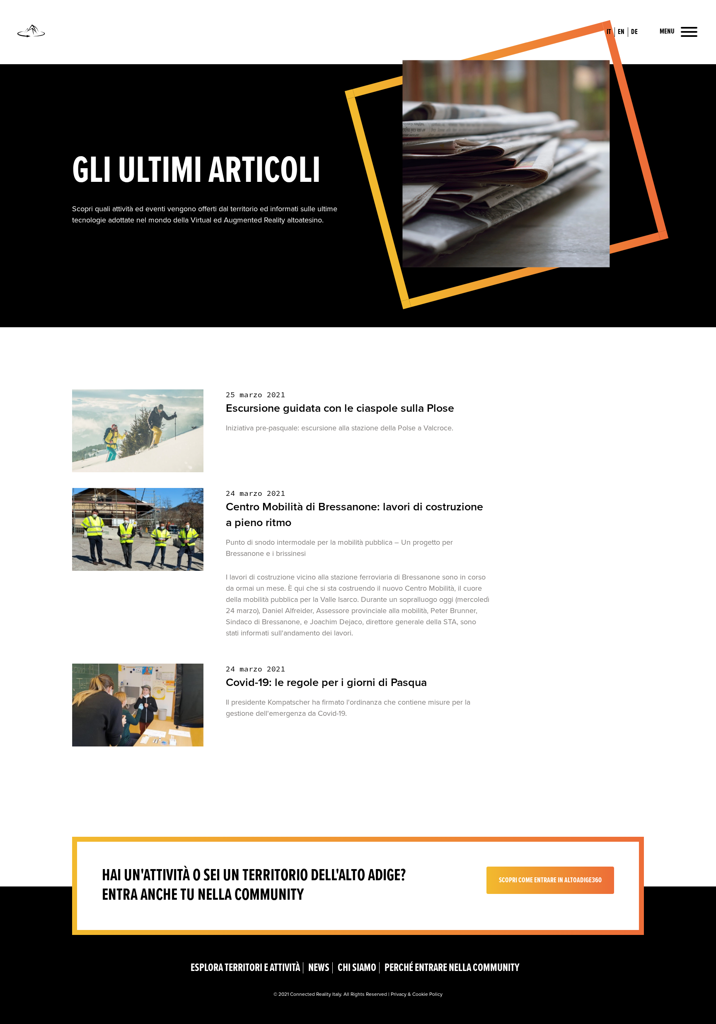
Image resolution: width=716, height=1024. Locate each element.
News (318, 968)
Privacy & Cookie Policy (417, 994)
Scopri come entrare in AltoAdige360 (550, 880)
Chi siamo (357, 968)
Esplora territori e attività (245, 968)
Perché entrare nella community (452, 968)
